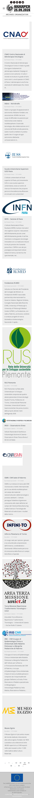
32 (16, 763)
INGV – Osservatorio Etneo (15, 425)
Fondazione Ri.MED (12, 283)
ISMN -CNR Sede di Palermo (15, 478)
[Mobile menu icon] (4, 8)
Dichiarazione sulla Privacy (20, 794)
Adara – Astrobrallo (12, 103)
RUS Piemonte (10, 383)
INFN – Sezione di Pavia (14, 219)
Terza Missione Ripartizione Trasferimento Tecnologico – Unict (16, 608)
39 (19, 766)
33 (20, 763)
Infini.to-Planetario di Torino (16, 534)
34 (24, 763)
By (9, 60)
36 (11, 766)
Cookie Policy (8, 794)
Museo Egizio (10, 728)
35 (29, 763)
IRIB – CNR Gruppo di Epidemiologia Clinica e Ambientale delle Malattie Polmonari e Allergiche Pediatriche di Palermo (15, 644)
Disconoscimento (17, 796)
